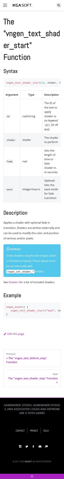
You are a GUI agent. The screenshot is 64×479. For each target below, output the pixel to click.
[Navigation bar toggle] (5, 5)
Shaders (14, 282)
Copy (55, 82)
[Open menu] (32, 476)
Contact (20, 430)
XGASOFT (28, 461)
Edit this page (15, 334)
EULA (46, 430)
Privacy (34, 430)
